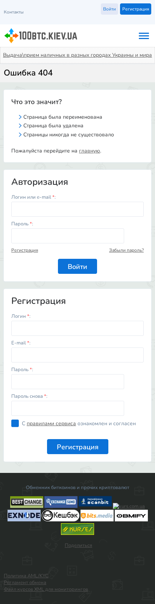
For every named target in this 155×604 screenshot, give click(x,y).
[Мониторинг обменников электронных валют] (129, 506)
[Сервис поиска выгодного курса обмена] (61, 506)
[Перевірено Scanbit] (95, 506)
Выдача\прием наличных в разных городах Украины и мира (77, 55)
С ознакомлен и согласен (79, 423)
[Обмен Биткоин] (60, 519)
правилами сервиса (51, 423)
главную (89, 150)
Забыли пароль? (126, 250)
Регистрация (24, 250)
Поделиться (78, 545)
